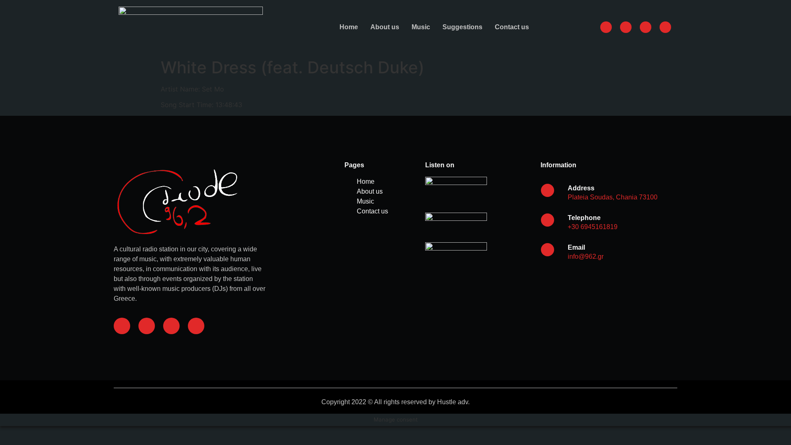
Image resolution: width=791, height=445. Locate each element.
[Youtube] (196, 326)
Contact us (512, 26)
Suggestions (462, 26)
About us (384, 26)
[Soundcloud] (171, 326)
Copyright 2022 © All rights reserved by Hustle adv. (395, 401)
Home (348, 26)
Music (421, 26)
